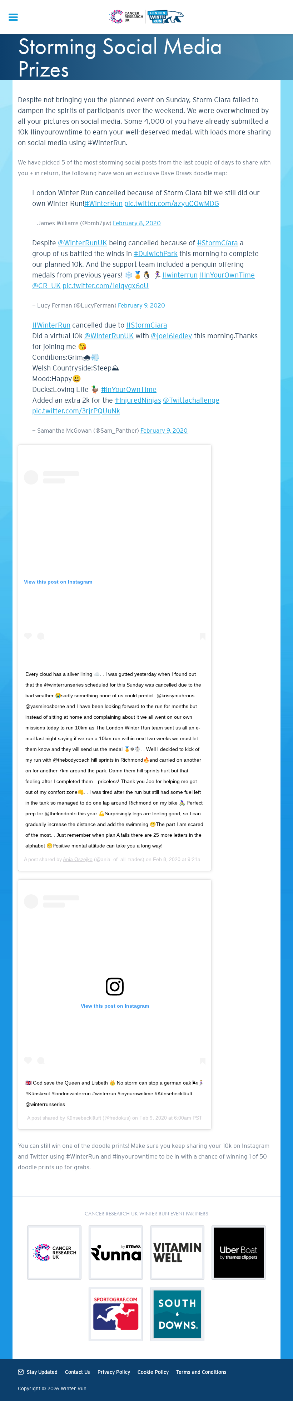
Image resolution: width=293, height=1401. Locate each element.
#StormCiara (146, 325)
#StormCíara (217, 243)
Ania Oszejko (78, 859)
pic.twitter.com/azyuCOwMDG (171, 203)
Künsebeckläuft (83, 1118)
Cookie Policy (153, 1372)
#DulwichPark (156, 253)
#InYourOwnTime (227, 275)
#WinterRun (103, 203)
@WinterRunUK (82, 243)
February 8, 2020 (137, 223)
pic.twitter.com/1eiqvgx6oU (106, 286)
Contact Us (77, 1372)
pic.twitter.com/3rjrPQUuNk (76, 411)
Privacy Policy (114, 1372)
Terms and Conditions (201, 1372)
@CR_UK (46, 286)
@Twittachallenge (191, 400)
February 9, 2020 (141, 305)
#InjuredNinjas (138, 400)
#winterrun (180, 275)
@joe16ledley (171, 336)
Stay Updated (42, 1372)
